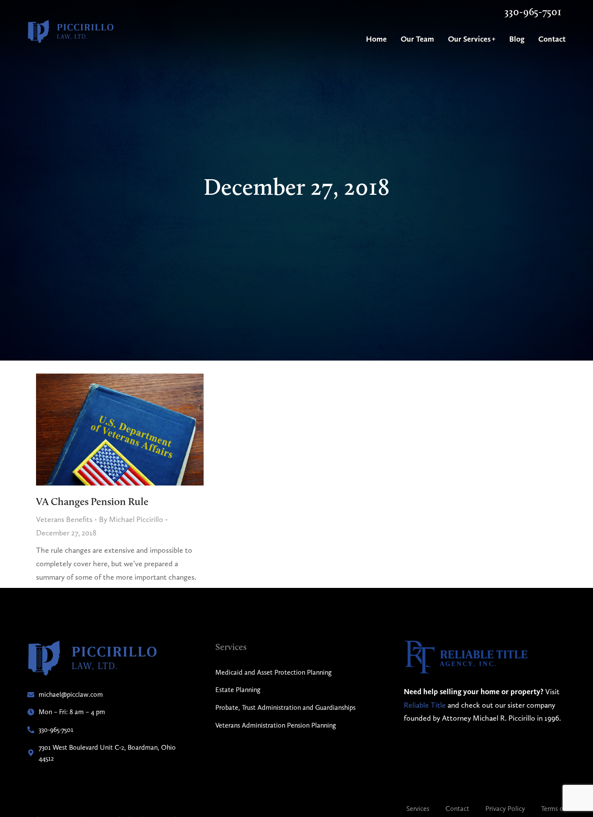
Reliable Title (425, 704)
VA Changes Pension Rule (92, 501)
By (131, 519)
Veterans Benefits (64, 519)
